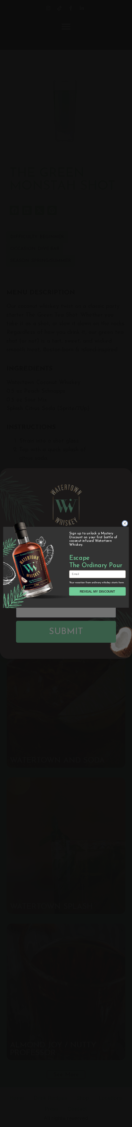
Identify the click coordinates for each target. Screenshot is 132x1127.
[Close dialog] (125, 523)
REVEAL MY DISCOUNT (97, 591)
